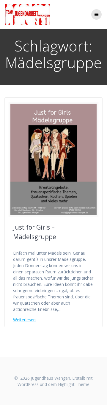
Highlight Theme (73, 384)
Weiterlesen (24, 320)
